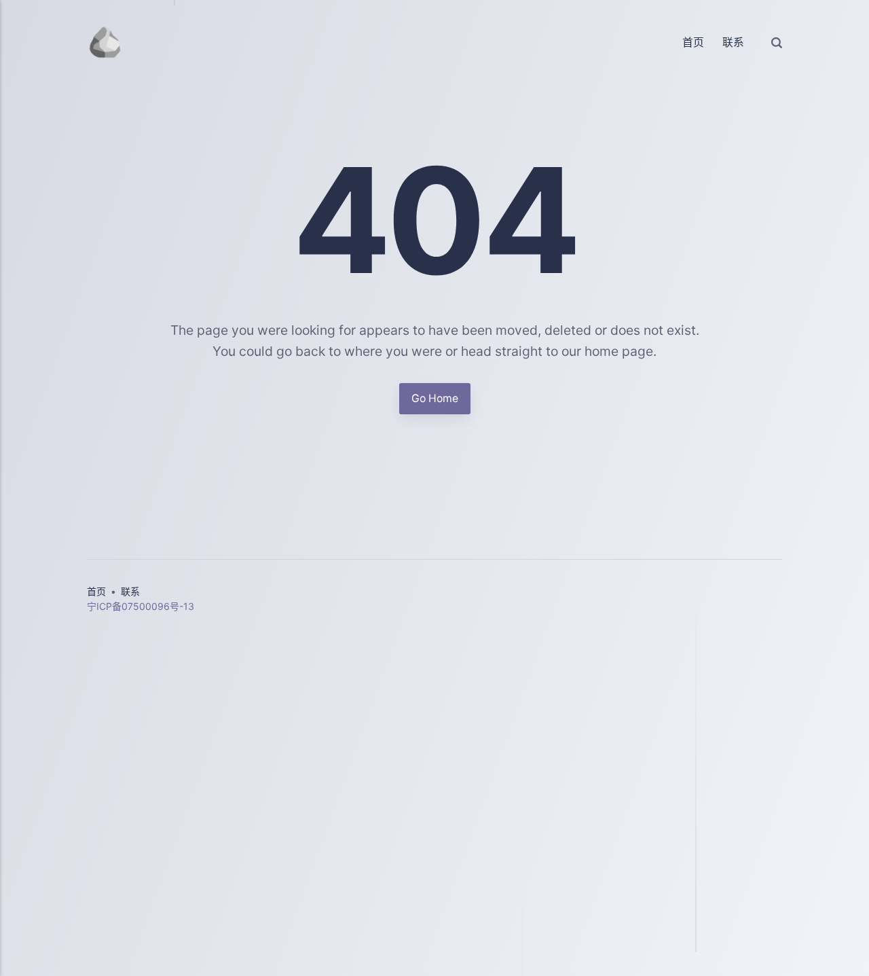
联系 (733, 42)
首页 (693, 42)
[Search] (776, 42)
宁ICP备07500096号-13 (140, 606)
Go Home (434, 398)
